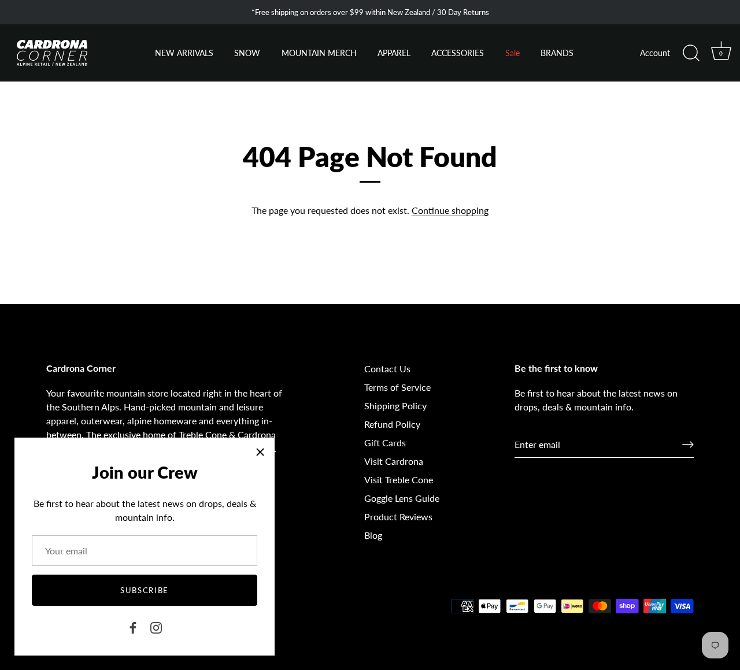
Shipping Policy (395, 405)
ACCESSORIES (457, 53)
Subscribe (144, 590)
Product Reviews (398, 516)
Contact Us (387, 368)
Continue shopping (450, 210)
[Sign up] (688, 444)
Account (655, 53)
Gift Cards (385, 442)
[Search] (691, 53)
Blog (373, 535)
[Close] (260, 452)
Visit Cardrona (393, 461)
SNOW (247, 53)
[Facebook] (133, 626)
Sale (512, 53)
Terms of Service (397, 387)
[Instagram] (156, 626)
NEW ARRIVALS (184, 53)
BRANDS (557, 53)
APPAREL (394, 53)
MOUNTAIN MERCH (319, 53)
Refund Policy (392, 424)
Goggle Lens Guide (401, 498)
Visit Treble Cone (398, 479)
